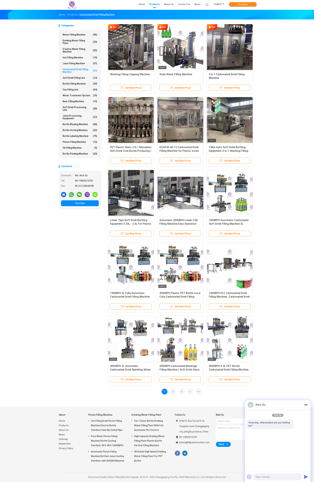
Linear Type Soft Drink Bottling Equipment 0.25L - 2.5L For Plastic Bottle (130, 224)
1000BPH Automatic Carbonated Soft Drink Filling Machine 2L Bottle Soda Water (228, 224)
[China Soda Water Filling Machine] (180, 47)
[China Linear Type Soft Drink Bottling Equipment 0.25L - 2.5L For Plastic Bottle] (131, 193)
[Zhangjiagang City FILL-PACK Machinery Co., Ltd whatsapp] (71, 194)
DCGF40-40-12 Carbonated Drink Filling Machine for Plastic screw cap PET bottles (179, 151)
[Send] (305, 476)
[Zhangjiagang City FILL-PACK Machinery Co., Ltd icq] (95, 194)
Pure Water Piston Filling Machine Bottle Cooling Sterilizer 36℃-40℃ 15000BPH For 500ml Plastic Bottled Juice (108, 441)
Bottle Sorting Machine (80, 130)
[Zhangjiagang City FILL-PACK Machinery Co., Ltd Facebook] (177, 453)
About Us (64, 430)
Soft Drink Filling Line (80, 78)
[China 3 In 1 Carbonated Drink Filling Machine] (230, 47)
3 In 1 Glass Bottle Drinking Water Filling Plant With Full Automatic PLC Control (148, 425)
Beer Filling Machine (80, 101)
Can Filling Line (80, 89)
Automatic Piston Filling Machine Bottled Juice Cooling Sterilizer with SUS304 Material (107, 456)
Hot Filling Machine (80, 57)
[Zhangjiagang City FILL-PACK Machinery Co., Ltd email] (63, 194)
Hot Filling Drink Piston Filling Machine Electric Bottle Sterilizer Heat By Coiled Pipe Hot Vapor (106, 426)
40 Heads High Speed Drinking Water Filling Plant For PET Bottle (150, 456)
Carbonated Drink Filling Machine (80, 70)
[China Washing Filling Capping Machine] (131, 47)
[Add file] (249, 476)
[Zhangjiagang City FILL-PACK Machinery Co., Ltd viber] (87, 194)
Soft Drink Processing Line (80, 108)
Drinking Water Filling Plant (80, 41)
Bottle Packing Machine (80, 153)
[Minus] (306, 405)
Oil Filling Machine (80, 147)
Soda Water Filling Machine (175, 74)
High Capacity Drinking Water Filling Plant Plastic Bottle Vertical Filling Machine (149, 441)
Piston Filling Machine (80, 142)
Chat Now (243, 4)
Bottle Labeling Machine (80, 136)
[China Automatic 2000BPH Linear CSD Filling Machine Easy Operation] (180, 193)
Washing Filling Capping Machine (130, 74)
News (62, 434)
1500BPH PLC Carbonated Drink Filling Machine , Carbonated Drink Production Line (229, 297)
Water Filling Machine (80, 34)
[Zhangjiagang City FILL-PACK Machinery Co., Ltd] (71, 5)
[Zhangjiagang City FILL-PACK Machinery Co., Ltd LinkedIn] (185, 453)
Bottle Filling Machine (80, 83)
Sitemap (63, 439)
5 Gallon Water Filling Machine (80, 50)
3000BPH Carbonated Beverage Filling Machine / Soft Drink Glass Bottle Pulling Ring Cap (179, 369)
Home (62, 421)
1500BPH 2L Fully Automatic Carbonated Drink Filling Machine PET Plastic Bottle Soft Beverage (130, 297)
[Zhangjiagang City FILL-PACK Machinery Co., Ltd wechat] (79, 194)
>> (198, 391)
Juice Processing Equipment (80, 117)
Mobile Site (64, 443)
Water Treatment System (80, 95)
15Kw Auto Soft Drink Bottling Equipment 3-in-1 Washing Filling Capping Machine (228, 151)
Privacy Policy (66, 448)
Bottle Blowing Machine (80, 124)
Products (64, 425)
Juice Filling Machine (80, 63)
